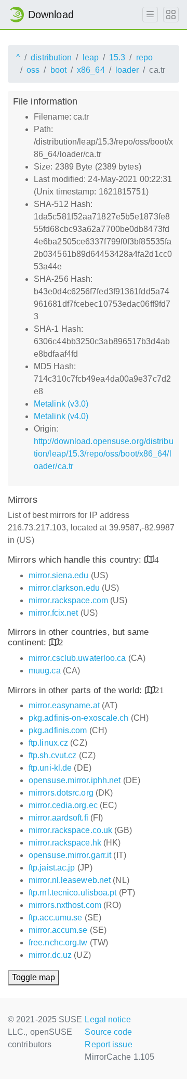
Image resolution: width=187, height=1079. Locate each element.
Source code (108, 1032)
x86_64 (91, 70)
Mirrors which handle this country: (76, 560)
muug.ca (45, 670)
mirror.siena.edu (59, 575)
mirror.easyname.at (64, 705)
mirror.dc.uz (50, 955)
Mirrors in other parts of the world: (76, 690)
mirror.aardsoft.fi (58, 817)
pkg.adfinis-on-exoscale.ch (79, 717)
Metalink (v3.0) (61, 403)
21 (159, 689)
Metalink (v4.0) (61, 416)
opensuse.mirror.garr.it (70, 855)
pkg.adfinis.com (58, 730)
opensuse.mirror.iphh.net (75, 780)
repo (144, 57)
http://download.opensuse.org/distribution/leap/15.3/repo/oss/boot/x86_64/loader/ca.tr (103, 454)
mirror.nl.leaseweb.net (70, 880)
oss (32, 70)
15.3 (117, 57)
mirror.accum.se (58, 930)
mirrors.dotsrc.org (61, 792)
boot (58, 70)
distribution (51, 57)
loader (127, 70)
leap (91, 57)
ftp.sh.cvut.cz (52, 755)
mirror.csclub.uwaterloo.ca (77, 658)
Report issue (108, 1044)
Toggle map (33, 977)
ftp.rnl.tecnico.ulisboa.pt (73, 892)
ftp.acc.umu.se (55, 917)
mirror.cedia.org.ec (63, 805)
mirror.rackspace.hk (65, 842)
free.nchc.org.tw (58, 942)
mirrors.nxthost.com (65, 905)
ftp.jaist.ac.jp (52, 867)
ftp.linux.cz (48, 742)
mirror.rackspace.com (68, 600)
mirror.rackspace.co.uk (70, 830)
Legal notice (107, 1019)
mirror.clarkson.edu (64, 587)
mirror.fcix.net (53, 612)
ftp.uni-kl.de (50, 767)
